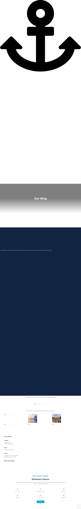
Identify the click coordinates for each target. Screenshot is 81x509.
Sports (17, 497)
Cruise (40, 497)
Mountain (63, 497)
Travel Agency (40, 491)
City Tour (17, 491)
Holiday (64, 491)
